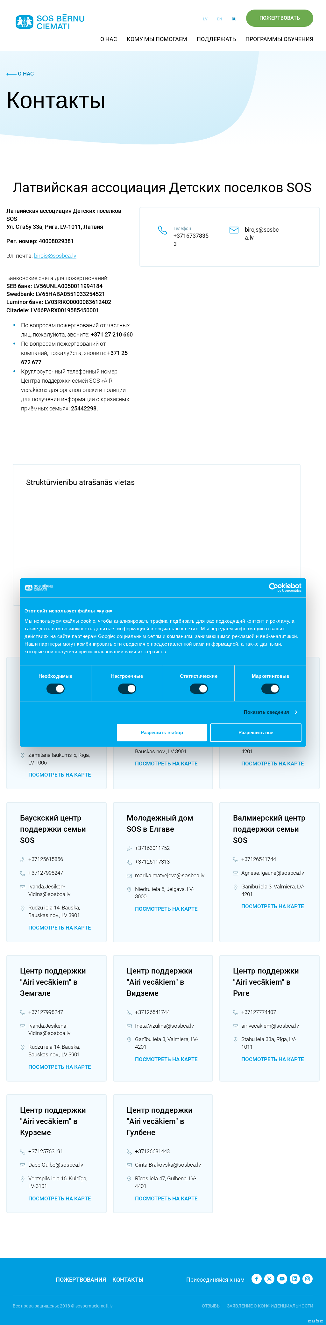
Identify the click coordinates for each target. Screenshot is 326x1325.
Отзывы (211, 1305)
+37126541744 (258, 859)
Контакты (128, 1279)
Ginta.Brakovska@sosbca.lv (168, 1165)
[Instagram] (307, 1279)
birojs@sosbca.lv (55, 255)
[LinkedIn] (295, 1279)
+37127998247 (45, 873)
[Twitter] (269, 1279)
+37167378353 (191, 239)
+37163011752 (152, 848)
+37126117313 (152, 861)
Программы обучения (279, 39)
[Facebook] (257, 1279)
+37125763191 (45, 1151)
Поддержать (216, 39)
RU (234, 19)
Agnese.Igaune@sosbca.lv (272, 873)
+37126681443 (152, 1151)
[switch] (127, 689)
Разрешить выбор (162, 732)
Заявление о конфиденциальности (270, 1305)
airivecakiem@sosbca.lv (270, 1026)
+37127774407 (258, 1012)
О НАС (108, 39)
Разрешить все (255, 732)
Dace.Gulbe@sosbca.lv (55, 1165)
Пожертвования (81, 1279)
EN (219, 19)
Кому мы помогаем (157, 39)
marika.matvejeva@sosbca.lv (169, 875)
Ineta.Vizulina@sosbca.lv (164, 1026)
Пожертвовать (279, 18)
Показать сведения (266, 712)
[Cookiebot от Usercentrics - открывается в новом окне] (273, 587)
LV (205, 19)
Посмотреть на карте (59, 774)
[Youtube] (282, 1279)
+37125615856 (45, 859)
